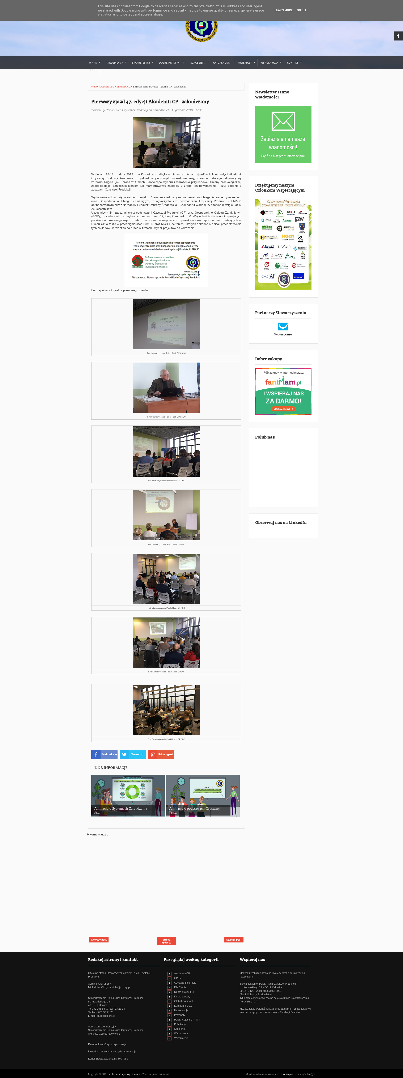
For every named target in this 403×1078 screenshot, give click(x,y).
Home (93, 86)
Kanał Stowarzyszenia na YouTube (108, 1058)
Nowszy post (99, 939)
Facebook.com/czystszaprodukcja (107, 1044)
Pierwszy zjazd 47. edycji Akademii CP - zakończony (150, 101)
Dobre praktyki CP (184, 992)
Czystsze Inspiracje (185, 982)
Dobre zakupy (182, 996)
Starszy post (233, 939)
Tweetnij (137, 754)
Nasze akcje (181, 1010)
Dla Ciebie (180, 987)
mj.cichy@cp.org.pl (119, 987)
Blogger (311, 1074)
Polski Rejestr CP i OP (187, 1019)
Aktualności (221, 62)
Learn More (284, 10)
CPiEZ (178, 978)
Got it (301, 10)
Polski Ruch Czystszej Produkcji (124, 1074)
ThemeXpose (287, 1074)
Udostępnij (166, 754)
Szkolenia (197, 62)
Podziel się (109, 754)
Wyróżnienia (181, 1038)
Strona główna (166, 941)
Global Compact (183, 1001)
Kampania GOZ (123, 86)
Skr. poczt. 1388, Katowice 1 (104, 1033)
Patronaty (179, 1015)
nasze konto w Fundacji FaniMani (282, 1012)
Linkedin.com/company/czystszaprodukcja (112, 1051)
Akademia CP (106, 86)
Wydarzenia (181, 1033)
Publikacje (180, 1024)
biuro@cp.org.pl (106, 1015)
